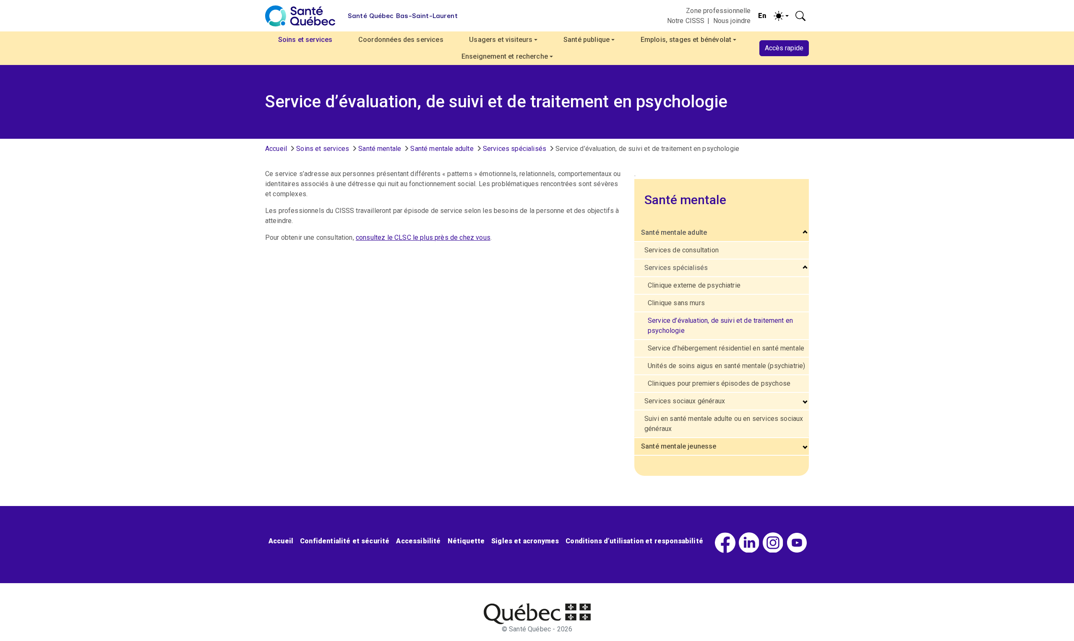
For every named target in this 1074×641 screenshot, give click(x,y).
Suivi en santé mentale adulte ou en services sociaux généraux (723, 424)
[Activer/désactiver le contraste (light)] (781, 16)
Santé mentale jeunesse (679, 446)
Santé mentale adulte (441, 149)
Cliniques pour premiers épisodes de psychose (719, 383)
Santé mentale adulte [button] (674, 232)
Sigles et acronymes (525, 541)
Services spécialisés (514, 149)
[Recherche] (800, 16)
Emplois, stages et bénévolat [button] (686, 40)
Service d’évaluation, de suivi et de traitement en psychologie (720, 326)
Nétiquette (466, 541)
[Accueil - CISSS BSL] (537, 613)
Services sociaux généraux (684, 401)
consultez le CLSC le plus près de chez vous (423, 237)
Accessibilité (418, 541)
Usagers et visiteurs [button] (500, 40)
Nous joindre (732, 21)
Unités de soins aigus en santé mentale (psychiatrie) (726, 366)
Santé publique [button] (586, 40)
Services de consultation (681, 250)
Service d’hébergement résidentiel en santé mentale (726, 348)
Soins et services (322, 149)
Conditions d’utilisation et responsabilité (634, 541)
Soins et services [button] (305, 40)
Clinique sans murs (676, 303)
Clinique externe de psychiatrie (694, 285)
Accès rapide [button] (784, 48)
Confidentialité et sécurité (344, 541)
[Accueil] (300, 15)
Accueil (276, 149)
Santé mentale (379, 149)
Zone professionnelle (718, 11)
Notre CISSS (686, 21)
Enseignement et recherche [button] (504, 56)
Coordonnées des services (400, 40)
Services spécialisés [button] (676, 268)
